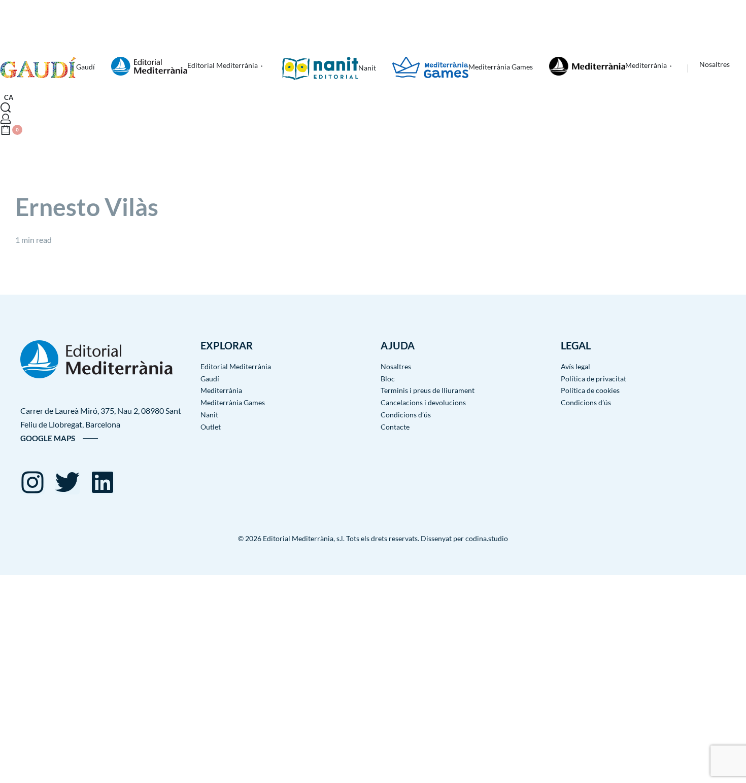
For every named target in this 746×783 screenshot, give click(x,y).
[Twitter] (67, 482)
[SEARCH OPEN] (5, 107)
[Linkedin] (102, 482)
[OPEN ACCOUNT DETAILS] (5, 118)
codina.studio (486, 538)
